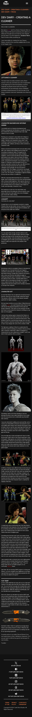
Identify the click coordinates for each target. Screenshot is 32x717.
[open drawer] (27, 3)
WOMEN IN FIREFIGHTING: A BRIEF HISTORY (16, 118)
